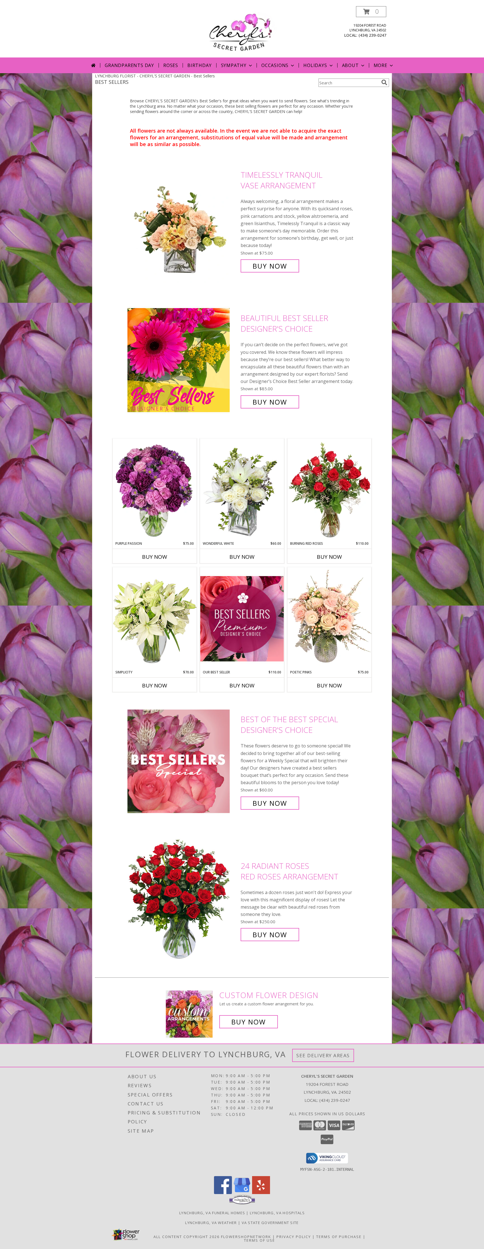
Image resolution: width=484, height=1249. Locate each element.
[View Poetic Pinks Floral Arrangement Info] (329, 618)
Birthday (199, 65)
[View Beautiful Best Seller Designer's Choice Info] (182, 360)
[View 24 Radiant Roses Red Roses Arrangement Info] (182, 900)
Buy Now (270, 266)
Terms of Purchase (339, 1236)
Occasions (274, 65)
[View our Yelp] (261, 1192)
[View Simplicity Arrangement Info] (155, 618)
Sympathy (233, 65)
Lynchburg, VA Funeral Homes (212, 1212)
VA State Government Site (270, 1222)
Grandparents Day (129, 65)
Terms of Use (259, 1240)
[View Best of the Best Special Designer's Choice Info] (182, 761)
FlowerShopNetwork (246, 1236)
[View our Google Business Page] (242, 1192)
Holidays (315, 65)
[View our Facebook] (223, 1192)
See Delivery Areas (323, 1055)
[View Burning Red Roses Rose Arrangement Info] (329, 490)
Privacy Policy (293, 1236)
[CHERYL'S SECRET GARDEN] (242, 31)
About (350, 65)
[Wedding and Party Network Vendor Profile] (242, 1203)
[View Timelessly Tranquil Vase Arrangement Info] (182, 220)
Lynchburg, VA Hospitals (277, 1212)
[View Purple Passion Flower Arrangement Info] (155, 490)
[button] (371, 11)
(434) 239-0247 (372, 35)
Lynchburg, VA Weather (211, 1222)
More (380, 65)
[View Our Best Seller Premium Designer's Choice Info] (242, 618)
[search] (384, 82)
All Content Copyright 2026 (186, 1236)
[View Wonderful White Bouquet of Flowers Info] (242, 490)
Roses (170, 65)
